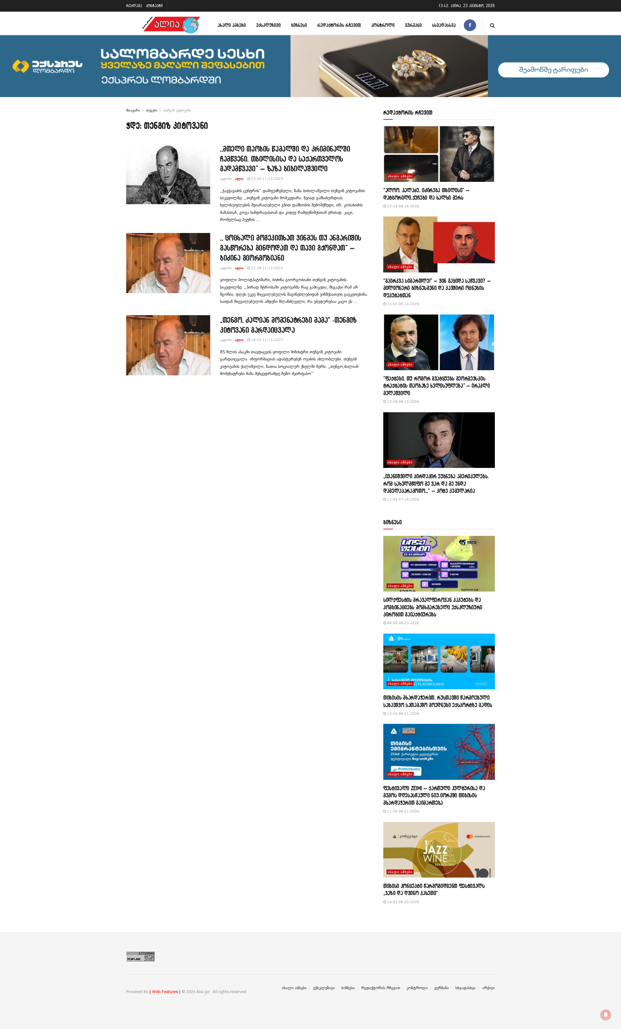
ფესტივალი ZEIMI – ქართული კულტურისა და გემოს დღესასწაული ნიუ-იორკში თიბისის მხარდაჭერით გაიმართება (434, 795)
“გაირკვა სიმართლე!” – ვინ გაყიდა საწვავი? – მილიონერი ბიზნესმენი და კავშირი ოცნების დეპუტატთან (437, 288)
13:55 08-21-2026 (402, 714)
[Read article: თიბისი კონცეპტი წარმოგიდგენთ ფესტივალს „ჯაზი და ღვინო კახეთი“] (439, 850)
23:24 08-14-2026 (402, 206)
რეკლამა (134, 5)
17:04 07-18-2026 (402, 499)
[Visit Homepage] (171, 25)
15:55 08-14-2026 (402, 304)
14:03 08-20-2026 (402, 902)
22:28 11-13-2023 (266, 268)
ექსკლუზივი (268, 25)
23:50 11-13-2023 (266, 179)
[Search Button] (492, 25)
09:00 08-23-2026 (402, 623)
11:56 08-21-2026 (402, 811)
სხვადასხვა (444, 25)
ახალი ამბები (232, 25)
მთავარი (133, 110)
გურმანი (413, 25)
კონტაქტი (154, 5)
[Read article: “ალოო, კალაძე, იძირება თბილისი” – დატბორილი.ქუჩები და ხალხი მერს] (439, 154)
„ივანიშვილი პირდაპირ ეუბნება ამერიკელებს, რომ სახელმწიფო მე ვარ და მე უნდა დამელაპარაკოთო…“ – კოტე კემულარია (436, 483)
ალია (239, 179)
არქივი (488, 988)
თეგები (151, 110)
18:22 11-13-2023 (266, 340)
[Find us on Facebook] (470, 25)
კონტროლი (383, 25)
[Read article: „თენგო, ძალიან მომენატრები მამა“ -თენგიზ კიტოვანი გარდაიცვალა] (168, 345)
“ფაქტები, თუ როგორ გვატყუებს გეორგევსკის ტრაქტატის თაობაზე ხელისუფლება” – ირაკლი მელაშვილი (436, 385)
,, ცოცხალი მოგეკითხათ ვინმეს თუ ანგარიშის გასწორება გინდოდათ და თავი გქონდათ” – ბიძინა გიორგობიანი (290, 247)
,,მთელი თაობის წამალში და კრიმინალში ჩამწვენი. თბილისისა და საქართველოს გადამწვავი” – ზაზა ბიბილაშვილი (285, 158)
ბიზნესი (299, 25)
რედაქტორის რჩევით (339, 25)
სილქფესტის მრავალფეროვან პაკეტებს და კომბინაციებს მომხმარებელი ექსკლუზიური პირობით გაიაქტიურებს (432, 607)
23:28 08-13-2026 (402, 402)
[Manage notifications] (606, 1015)
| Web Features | (165, 991)
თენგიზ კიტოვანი (177, 110)
